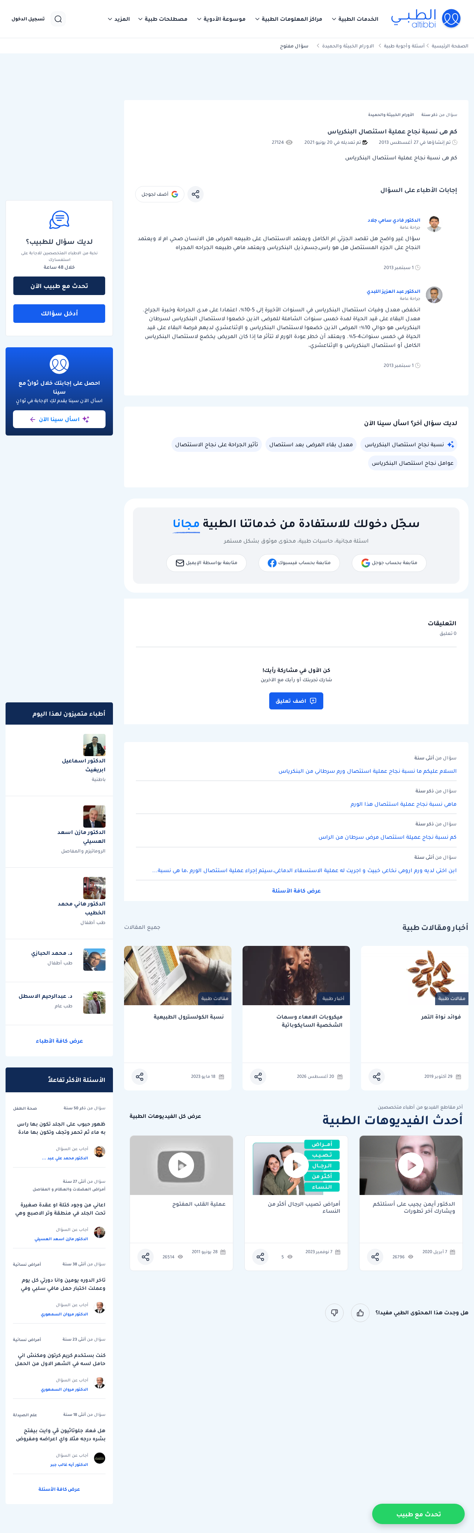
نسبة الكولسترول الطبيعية (189, 1017)
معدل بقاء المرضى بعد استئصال (311, 444)
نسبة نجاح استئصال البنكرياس (404, 444)
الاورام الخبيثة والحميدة (348, 45)
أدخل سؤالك (59, 313)
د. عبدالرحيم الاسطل (46, 995)
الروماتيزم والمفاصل (83, 850)
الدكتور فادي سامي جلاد (394, 220)
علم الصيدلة (25, 1414)
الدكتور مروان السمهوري (64, 1314)
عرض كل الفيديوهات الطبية (165, 1116)
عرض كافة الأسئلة (296, 890)
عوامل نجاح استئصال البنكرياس (413, 463)
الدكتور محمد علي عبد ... (65, 1158)
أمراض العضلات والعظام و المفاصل (69, 1189)
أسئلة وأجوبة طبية (404, 45)
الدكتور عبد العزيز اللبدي (393, 291)
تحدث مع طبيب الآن (59, 286)
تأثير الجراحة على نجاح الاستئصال (216, 444)
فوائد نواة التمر (441, 1017)
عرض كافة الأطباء (59, 1040)
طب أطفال (93, 922)
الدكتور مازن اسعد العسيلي (61, 1238)
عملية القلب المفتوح (199, 1204)
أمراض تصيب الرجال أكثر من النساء (304, 1208)
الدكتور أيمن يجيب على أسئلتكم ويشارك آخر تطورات (414, 1208)
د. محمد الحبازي (52, 952)
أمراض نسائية (27, 1264)
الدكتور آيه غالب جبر (69, 1464)
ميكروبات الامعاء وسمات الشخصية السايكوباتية (309, 1021)
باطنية (99, 779)
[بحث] (58, 18)
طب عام (64, 1005)
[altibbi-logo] (426, 19)
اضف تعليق (291, 700)
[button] (354, 18)
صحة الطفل (25, 1108)
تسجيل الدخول (28, 19)
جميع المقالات (142, 927)
